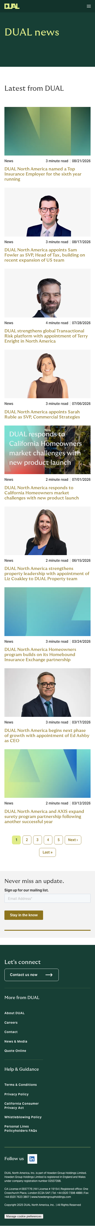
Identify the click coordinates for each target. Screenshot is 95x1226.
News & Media (15, 1041)
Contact (11, 1032)
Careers (11, 1023)
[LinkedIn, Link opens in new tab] (32, 1159)
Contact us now (23, 974)
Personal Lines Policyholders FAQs (20, 1128)
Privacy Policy (16, 1094)
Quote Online (15, 1051)
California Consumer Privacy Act (21, 1106)
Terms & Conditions (20, 1085)
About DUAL (14, 1013)
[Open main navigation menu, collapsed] (89, 6)
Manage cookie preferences (24, 1216)
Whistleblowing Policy (23, 1117)
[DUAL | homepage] (11, 6)
